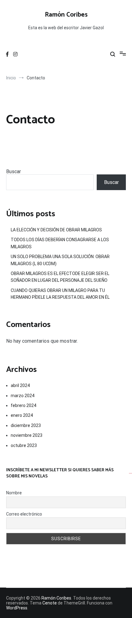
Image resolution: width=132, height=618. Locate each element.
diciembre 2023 (26, 425)
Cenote (49, 602)
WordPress (16, 607)
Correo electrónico (24, 514)
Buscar (13, 171)
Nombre (14, 492)
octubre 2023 (24, 445)
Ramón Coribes (66, 15)
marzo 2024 (22, 395)
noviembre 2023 (26, 435)
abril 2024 (20, 385)
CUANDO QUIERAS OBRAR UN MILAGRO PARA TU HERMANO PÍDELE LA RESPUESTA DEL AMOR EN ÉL (60, 294)
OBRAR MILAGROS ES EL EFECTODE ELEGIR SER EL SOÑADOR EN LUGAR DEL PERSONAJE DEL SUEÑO (60, 277)
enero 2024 (22, 415)
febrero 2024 (23, 405)
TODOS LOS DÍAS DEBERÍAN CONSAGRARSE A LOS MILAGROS (60, 243)
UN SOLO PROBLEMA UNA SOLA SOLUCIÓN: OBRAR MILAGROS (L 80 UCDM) (60, 260)
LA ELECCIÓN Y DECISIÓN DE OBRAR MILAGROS (56, 229)
